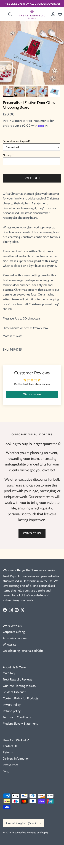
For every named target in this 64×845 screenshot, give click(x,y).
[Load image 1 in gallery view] (32, 53)
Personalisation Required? (16, 141)
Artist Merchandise (15, 638)
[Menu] (4, 14)
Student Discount (14, 692)
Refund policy (12, 711)
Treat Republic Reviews (17, 679)
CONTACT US (32, 533)
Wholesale (9, 644)
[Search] (12, 14)
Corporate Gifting (14, 632)
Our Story (9, 673)
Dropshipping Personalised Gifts (23, 650)
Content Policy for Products (20, 698)
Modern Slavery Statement (20, 723)
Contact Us (10, 746)
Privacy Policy (12, 704)
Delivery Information (16, 758)
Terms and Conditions (17, 717)
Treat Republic (18, 832)
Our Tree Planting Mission (19, 686)
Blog (5, 771)
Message (7, 155)
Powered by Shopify (37, 832)
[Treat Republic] (32, 14)
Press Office (10, 765)
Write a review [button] (32, 394)
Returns (8, 752)
